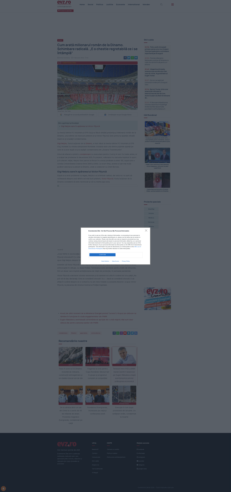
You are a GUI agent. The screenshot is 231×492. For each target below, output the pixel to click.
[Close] (146, 231)
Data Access (115, 261)
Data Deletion (105, 261)
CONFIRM (102, 254)
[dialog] (115, 246)
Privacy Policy (126, 261)
